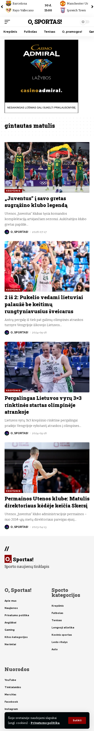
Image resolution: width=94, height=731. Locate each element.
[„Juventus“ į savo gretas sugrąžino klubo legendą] (47, 167)
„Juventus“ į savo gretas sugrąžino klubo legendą (36, 202)
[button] (77, 720)
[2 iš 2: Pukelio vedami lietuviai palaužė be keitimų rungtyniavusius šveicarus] (47, 266)
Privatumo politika (45, 723)
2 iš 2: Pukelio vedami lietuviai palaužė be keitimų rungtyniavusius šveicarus (44, 304)
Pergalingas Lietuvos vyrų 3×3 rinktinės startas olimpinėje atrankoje (43, 405)
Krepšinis (13, 191)
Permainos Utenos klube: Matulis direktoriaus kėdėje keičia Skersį (47, 502)
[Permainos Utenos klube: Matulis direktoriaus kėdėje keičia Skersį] (47, 467)
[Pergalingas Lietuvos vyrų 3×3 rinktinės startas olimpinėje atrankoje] (47, 367)
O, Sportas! (44, 21)
